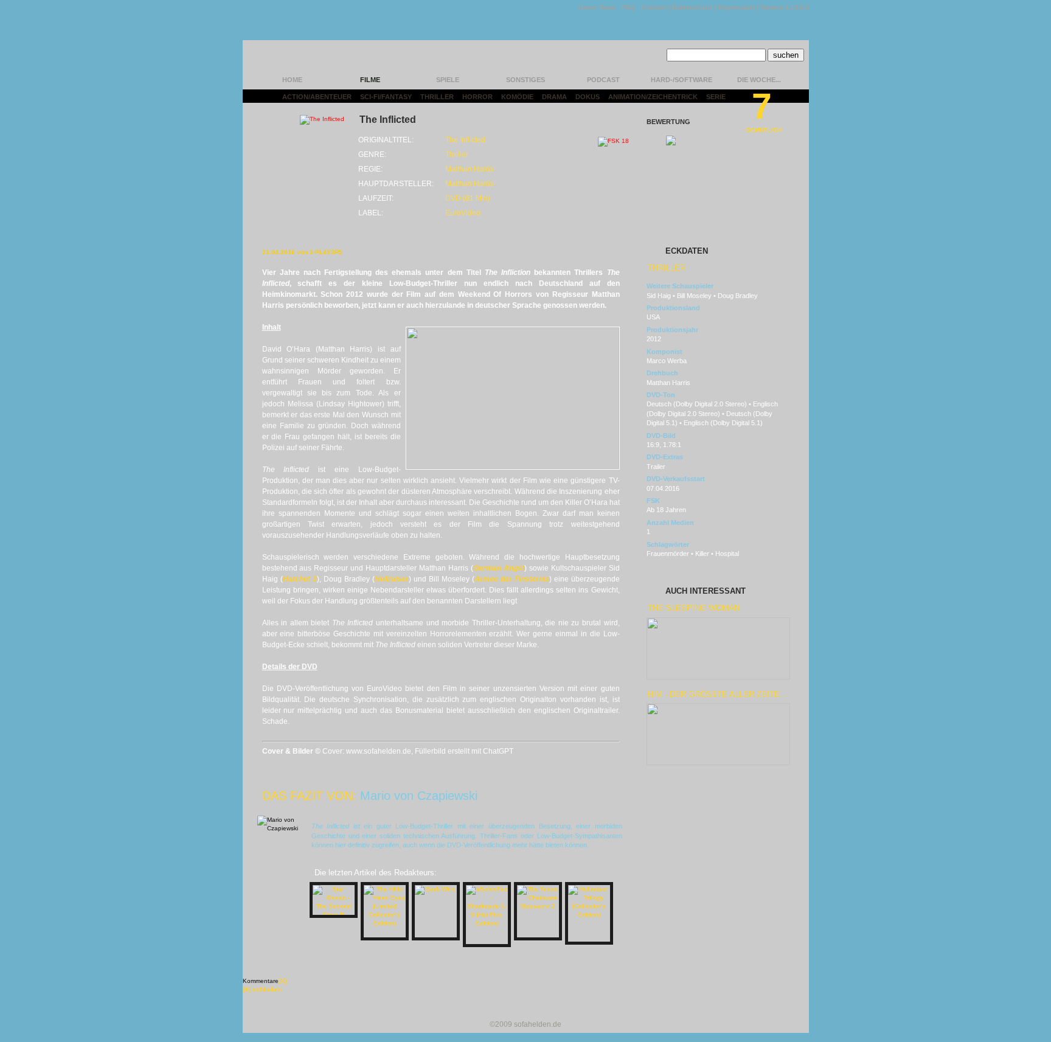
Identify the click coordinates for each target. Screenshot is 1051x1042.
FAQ (629, 7)
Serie (716, 96)
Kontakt (654, 7)
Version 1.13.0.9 (784, 7)
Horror (477, 96)
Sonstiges (525, 79)
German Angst (498, 568)
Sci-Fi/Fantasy (386, 96)
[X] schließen (262, 989)
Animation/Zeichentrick (653, 96)
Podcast (603, 79)
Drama (554, 96)
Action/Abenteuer (317, 96)
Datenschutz (692, 7)
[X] (282, 981)
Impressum (736, 7)
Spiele (447, 79)
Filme (370, 79)
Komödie (517, 96)
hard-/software (681, 79)
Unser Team (597, 7)
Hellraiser (392, 579)
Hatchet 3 (300, 579)
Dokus (587, 96)
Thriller (437, 96)
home (292, 79)
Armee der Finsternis (511, 579)
